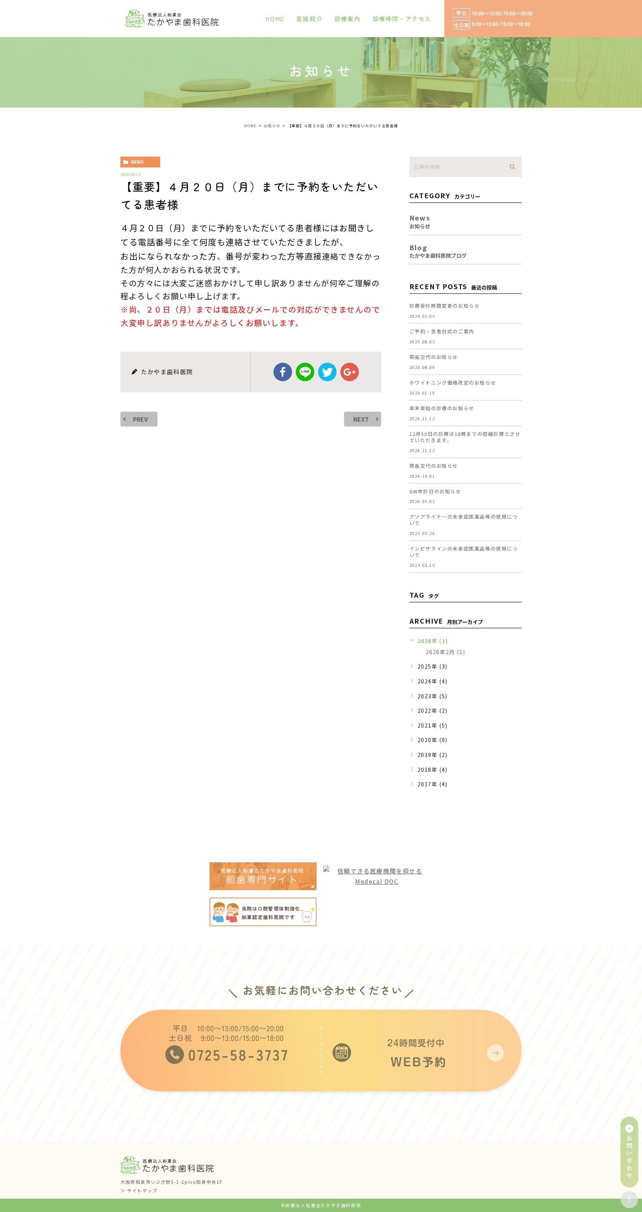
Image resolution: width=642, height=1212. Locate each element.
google (349, 372)
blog (438, 250)
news (137, 162)
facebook (282, 372)
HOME (274, 18)
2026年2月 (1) (446, 652)
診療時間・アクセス (402, 18)
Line (305, 372)
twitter (327, 372)
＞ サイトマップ (139, 1190)
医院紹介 (309, 18)
